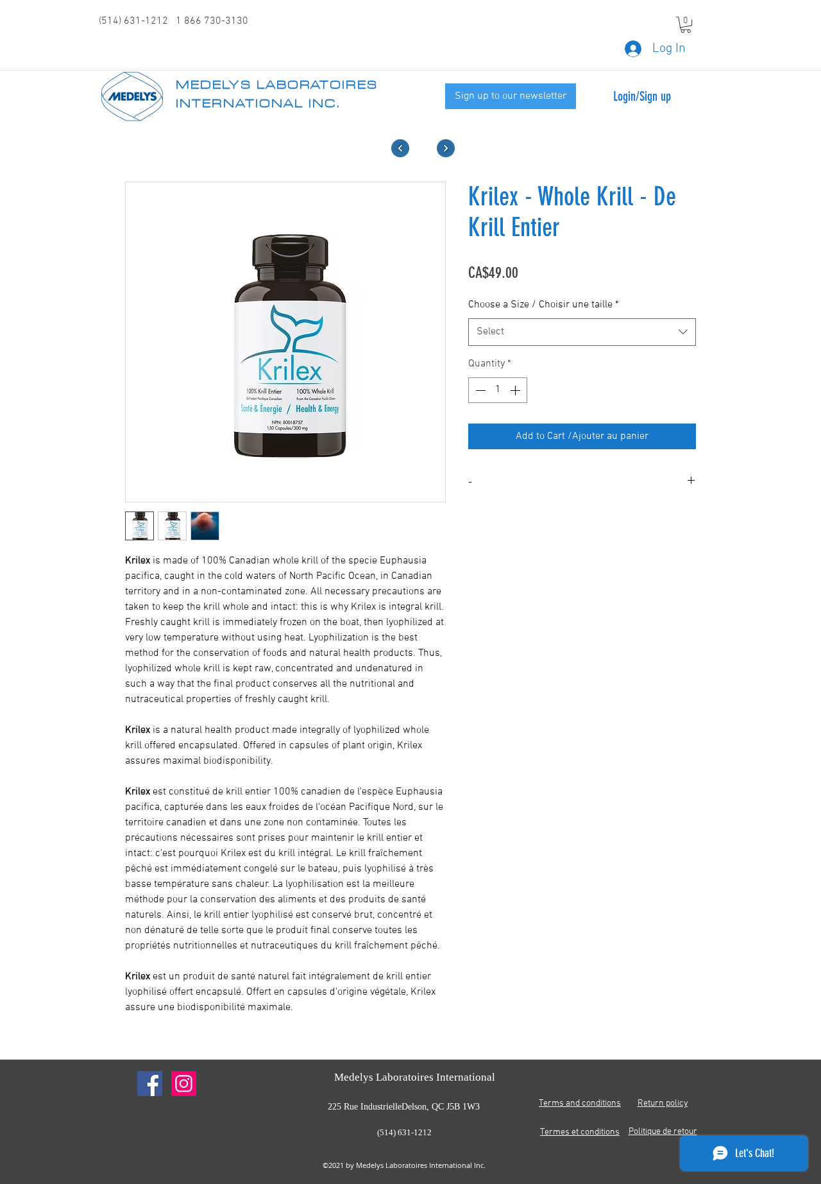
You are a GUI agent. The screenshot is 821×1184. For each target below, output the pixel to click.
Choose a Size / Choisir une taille (543, 304)
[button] (685, 25)
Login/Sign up (642, 96)
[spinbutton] (497, 390)
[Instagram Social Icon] (183, 1083)
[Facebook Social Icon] (149, 1083)
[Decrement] (479, 390)
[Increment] (516, 390)
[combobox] (582, 332)
